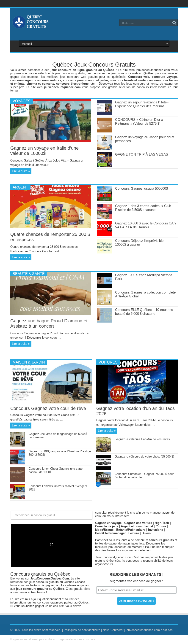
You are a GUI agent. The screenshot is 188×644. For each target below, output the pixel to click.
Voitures (108, 362)
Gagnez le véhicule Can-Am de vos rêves (142, 439)
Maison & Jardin (29, 362)
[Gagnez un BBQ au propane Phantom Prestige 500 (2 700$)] (17, 463)
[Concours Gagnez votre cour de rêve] (51, 402)
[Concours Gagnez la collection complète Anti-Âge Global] (104, 304)
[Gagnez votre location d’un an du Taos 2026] (137, 402)
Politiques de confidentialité (82, 630)
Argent (20, 187)
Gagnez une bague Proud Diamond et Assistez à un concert (49, 323)
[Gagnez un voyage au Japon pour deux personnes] (104, 149)
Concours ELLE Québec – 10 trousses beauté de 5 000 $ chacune (144, 311)
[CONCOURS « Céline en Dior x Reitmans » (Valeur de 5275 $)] (104, 131)
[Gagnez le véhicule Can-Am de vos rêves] (103, 451)
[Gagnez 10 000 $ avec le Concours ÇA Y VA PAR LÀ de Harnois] (104, 235)
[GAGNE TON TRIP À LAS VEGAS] (104, 166)
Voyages (21, 101)
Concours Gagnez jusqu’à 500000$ (141, 188)
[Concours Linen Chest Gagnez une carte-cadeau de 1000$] (17, 480)
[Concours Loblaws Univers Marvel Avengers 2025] (17, 498)
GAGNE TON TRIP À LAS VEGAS (141, 154)
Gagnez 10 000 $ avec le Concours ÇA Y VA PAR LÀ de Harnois (146, 225)
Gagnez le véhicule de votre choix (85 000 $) (144, 456)
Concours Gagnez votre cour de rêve (48, 408)
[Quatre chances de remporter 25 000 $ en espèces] (50, 227)
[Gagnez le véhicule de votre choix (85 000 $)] (103, 468)
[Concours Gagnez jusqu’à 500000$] (104, 200)
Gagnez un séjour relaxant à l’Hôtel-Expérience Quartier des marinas (142, 104)
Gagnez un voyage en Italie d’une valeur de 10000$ (44, 151)
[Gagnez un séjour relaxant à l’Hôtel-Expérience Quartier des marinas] (104, 114)
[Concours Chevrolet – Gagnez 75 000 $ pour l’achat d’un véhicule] (103, 486)
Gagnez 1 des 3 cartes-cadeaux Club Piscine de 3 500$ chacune (143, 208)
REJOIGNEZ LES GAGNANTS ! (136, 575)
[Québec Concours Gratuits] (30, 26)
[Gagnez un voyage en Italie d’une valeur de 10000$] (50, 141)
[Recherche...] (174, 22)
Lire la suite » (21, 171)
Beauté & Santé (29, 274)
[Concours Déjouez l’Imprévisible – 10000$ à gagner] (104, 252)
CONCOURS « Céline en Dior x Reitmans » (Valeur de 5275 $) (139, 121)
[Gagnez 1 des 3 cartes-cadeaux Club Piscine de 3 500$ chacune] (104, 217)
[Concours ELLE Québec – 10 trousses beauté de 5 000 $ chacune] (104, 321)
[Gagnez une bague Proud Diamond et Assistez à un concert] (50, 313)
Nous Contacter (113, 630)
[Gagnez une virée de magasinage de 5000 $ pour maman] (17, 446)
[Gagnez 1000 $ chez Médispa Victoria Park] (104, 286)
